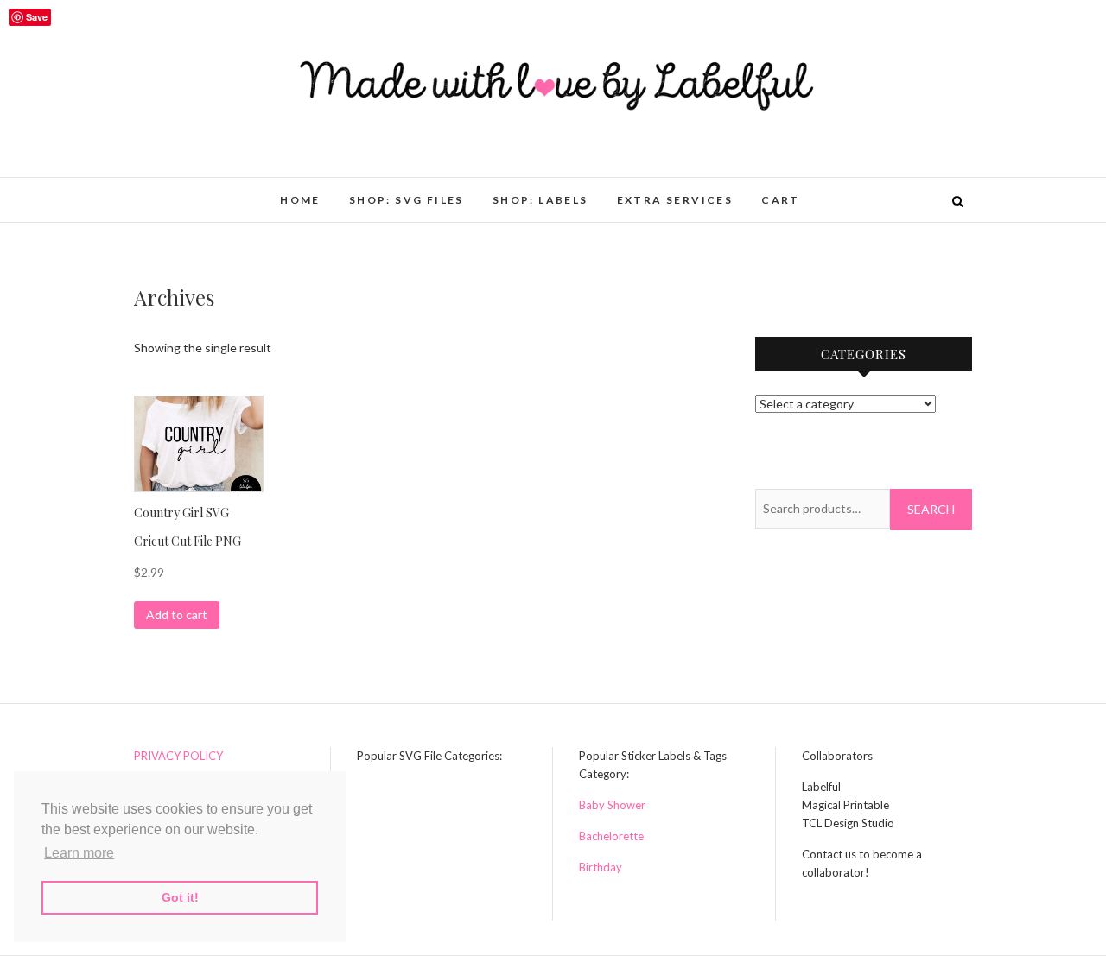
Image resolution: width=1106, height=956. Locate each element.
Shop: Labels (540, 199)
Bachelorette (611, 836)
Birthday (600, 867)
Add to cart (176, 614)
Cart (780, 199)
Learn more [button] (79, 852)
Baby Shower (612, 805)
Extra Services (675, 199)
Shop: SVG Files (406, 199)
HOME (300, 199)
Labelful (172, 191)
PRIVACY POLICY (178, 756)
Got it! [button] (180, 897)
